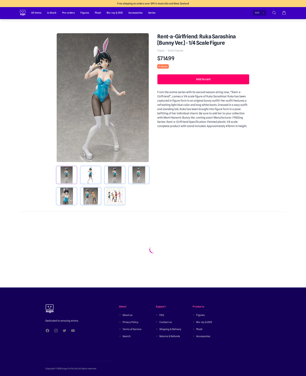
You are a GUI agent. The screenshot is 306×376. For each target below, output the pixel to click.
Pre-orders (68, 12)
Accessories (135, 12)
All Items (36, 12)
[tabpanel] (103, 97)
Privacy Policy (130, 322)
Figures (84, 12)
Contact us (165, 322)
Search (127, 336)
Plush (98, 12)
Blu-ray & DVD (115, 12)
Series (151, 12)
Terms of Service (132, 329)
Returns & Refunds (169, 336)
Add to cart (203, 79)
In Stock (51, 12)
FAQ (161, 315)
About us (127, 315)
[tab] (66, 174)
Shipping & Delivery (170, 329)
